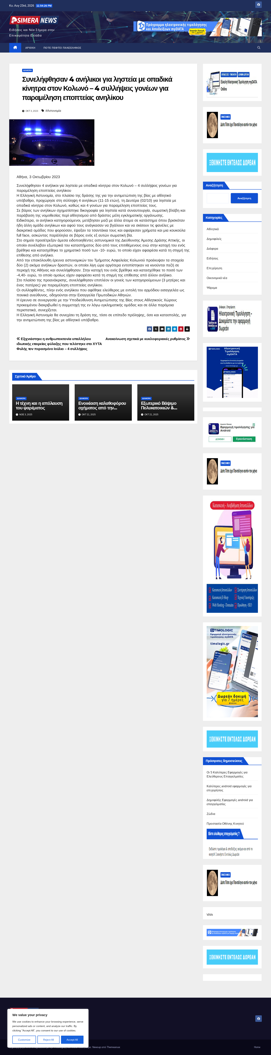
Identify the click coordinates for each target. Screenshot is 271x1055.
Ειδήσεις (212, 258)
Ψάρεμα (212, 287)
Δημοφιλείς (214, 238)
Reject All (48, 1039)
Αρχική (30, 47)
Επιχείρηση (214, 268)
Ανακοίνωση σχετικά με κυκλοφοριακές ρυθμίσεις (145, 339)
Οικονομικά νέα (217, 278)
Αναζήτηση (214, 185)
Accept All (72, 1039)
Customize (24, 1039)
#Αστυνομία (53, 110)
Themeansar (113, 1047)
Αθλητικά (213, 229)
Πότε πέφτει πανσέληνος (62, 47)
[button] (258, 47)
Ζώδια (211, 813)
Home (257, 1047)
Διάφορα (27, 70)
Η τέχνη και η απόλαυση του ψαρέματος (39, 405)
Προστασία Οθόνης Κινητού (225, 823)
